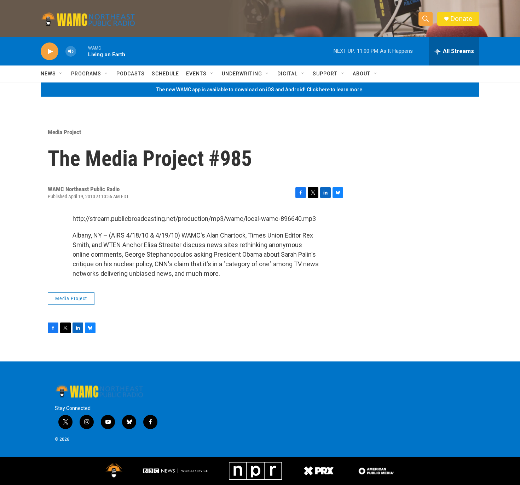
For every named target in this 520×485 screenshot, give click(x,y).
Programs (86, 73)
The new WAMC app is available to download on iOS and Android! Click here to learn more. (260, 89)
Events (196, 73)
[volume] (71, 51)
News (48, 73)
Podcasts (130, 73)
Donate (461, 18)
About (361, 73)
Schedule (165, 73)
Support (325, 73)
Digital (287, 73)
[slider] (82, 51)
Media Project (64, 132)
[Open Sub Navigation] (61, 73)
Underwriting (242, 73)
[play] (49, 51)
